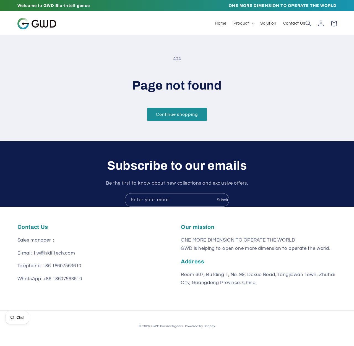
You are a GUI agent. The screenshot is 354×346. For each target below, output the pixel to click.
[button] (243, 23)
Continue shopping (177, 114)
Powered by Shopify (200, 326)
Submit (222, 200)
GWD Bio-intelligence (167, 326)
